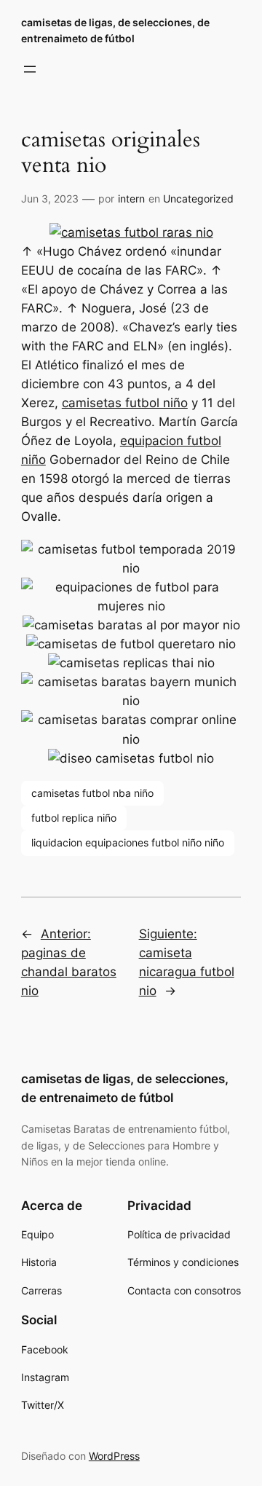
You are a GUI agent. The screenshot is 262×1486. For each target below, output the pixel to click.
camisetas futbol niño (125, 403)
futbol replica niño (73, 817)
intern (131, 198)
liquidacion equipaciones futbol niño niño (127, 842)
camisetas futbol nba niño (92, 793)
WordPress (114, 1456)
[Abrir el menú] (30, 69)
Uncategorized (198, 198)
